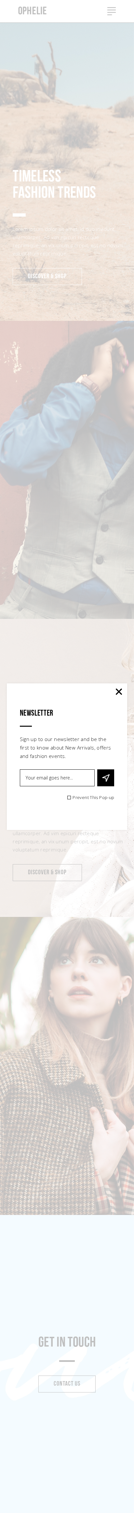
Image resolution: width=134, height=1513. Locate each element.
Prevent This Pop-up (93, 797)
